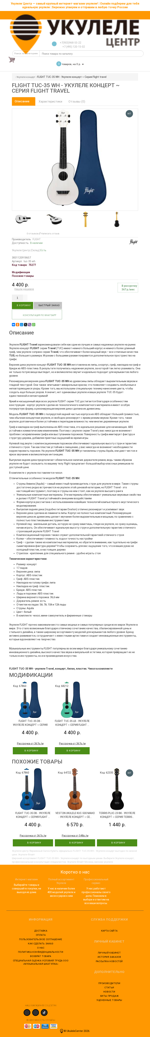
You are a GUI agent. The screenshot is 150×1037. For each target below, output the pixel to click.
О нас (40, 947)
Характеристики (50, 101)
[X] (25, 324)
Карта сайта (109, 930)
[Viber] (29, 324)
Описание (22, 101)
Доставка (40, 930)
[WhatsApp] (33, 324)
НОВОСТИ (109, 991)
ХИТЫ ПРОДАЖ (109, 996)
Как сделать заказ (40, 943)
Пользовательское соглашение (40, 939)
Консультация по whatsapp (39, 315)
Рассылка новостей (109, 961)
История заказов (109, 957)
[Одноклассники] (17, 324)
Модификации (21, 272)
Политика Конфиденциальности (40, 952)
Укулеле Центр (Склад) (29, 250)
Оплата (41, 935)
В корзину (23, 305)
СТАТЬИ (109, 987)
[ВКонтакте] (13, 324)
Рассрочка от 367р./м (30, 743)
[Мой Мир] (21, 324)
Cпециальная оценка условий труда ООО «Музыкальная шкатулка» (41, 962)
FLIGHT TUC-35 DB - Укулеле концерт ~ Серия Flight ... (30, 725)
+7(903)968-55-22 (70, 42)
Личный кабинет (109, 952)
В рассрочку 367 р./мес (129, 287)
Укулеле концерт (25, 77)
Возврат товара (40, 956)
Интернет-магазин (26, 879)
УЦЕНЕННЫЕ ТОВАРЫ (109, 1000)
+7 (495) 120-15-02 (73, 46)
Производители (109, 983)
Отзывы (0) (76, 101)
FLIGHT (37, 239)
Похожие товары (23, 275)
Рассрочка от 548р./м (75, 835)
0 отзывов (32, 233)
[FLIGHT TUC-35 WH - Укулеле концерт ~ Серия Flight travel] (22, 219)
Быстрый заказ (49, 305)
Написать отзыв (50, 233)
